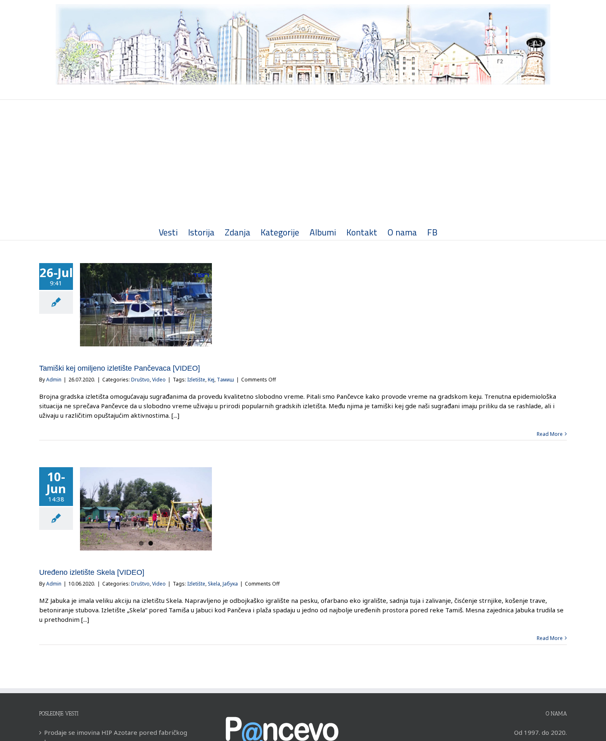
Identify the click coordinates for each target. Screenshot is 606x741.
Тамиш (225, 379)
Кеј (211, 379)
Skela (214, 583)
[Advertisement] (303, 161)
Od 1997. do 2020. (540, 732)
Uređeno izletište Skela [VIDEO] (91, 572)
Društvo (140, 379)
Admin (53, 379)
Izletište (196, 379)
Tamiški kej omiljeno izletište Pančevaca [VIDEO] (119, 368)
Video (159, 379)
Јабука (230, 583)
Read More (550, 434)
